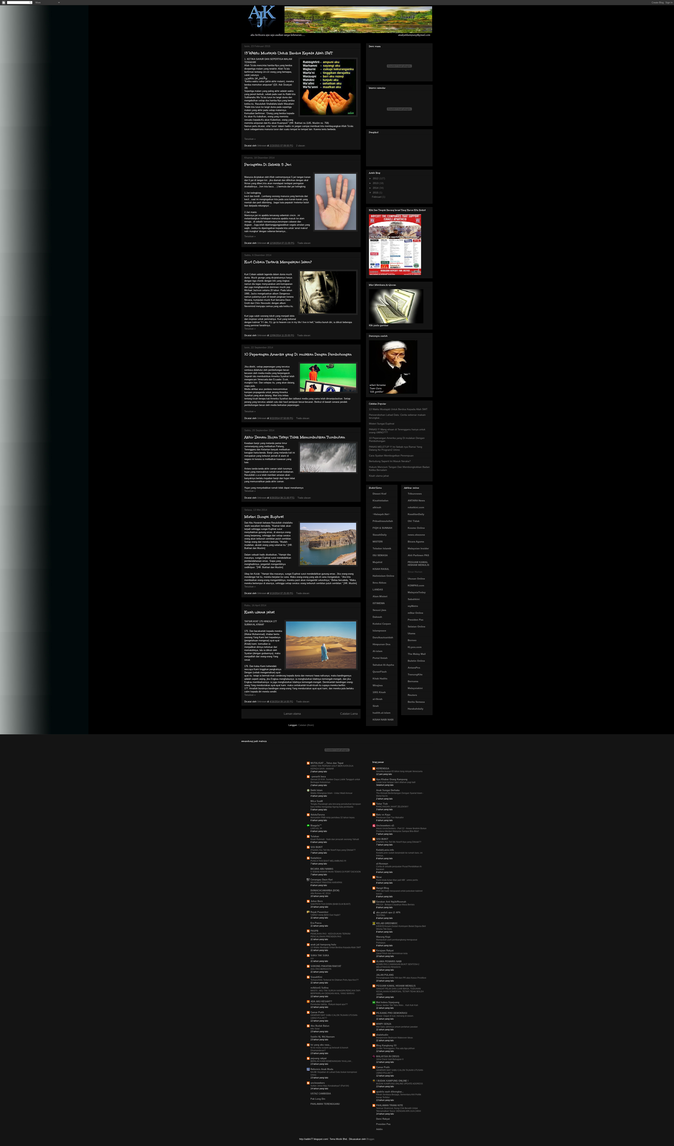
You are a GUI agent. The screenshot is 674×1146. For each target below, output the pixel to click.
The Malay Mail (417, 654)
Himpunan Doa (381, 644)
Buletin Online (416, 660)
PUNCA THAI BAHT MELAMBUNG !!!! (328, 861)
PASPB (314, 931)
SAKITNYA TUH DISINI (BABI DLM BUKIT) (330, 904)
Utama (411, 633)
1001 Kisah (379, 692)
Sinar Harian (415, 571)
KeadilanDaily (416, 514)
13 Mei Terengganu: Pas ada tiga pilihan (395, 1048)
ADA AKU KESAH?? (321, 1001)
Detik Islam (316, 790)
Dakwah (377, 616)
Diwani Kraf (379, 493)
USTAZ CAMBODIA (320, 1093)
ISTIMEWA (379, 603)
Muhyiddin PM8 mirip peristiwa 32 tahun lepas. (332, 817)
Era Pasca (315, 923)
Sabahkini (414, 599)
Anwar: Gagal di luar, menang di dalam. (395, 1016)
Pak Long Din (317, 1099)
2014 (376, 187)
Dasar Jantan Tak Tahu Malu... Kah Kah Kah (397, 1005)
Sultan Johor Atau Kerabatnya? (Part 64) (329, 1086)
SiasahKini (316, 977)
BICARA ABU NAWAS (321, 869)
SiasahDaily (380, 534)
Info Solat (314, 1029)
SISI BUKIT (316, 847)
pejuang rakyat (318, 1058)
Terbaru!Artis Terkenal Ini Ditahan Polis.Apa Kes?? (334, 980)
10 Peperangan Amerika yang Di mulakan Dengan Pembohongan (298, 354)
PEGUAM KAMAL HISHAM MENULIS (418, 563)
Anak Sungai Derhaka (387, 790)
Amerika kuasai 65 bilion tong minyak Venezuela (399, 771)
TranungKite (415, 674)
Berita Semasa (416, 701)
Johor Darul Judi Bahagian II (389, 1059)
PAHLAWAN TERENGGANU (325, 1104)
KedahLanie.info (385, 850)
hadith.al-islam (381, 712)
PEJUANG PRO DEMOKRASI (391, 1013)
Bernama (413, 681)
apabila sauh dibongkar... (390, 1091)
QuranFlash (380, 671)
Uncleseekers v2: (385, 825)
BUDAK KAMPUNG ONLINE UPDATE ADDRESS (399, 1083)
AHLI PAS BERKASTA (320, 969)
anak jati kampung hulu (323, 944)
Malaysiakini (415, 688)
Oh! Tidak (413, 521)
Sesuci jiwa (379, 610)
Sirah (376, 705)
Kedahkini (315, 858)
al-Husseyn (382, 863)
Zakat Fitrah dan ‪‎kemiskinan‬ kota (392, 953)
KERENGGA (382, 768)
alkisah (377, 507)
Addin (379, 1129)
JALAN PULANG (385, 975)
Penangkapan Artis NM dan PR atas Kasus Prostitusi (401, 978)
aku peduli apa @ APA (388, 912)
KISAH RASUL (381, 569)
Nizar (379, 877)
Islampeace (379, 630)
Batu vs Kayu (383, 814)
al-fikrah (377, 699)
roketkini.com (416, 507)
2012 (376, 178)
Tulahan (314, 836)
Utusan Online (416, 578)
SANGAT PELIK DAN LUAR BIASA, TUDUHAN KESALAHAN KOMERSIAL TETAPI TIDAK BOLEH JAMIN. (400, 991)
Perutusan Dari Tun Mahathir (390, 817)
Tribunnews (415, 493)
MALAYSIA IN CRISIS (387, 1056)
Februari (377, 196)
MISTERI (378, 541)
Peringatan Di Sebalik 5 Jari (267, 164)
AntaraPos (414, 667)
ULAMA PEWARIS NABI (389, 961)
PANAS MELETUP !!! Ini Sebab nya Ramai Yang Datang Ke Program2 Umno (395, 448)
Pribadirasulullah (383, 521)
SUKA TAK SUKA (319, 955)
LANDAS (378, 589)
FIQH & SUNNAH (382, 527)
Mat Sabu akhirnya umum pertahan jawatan (397, 1027)
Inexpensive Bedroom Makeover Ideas (394, 1037)
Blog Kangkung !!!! (386, 1045)
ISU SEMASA (380, 555)
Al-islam (377, 651)
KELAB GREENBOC (387, 923)
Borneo (412, 640)
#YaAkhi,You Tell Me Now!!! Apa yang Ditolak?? (333, 850)
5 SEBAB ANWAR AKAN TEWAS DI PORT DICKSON (335, 872)
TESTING (380, 915)
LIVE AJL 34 (316, 828)
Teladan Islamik (382, 548)
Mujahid (377, 562)
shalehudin (382, 1034)
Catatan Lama (349, 713)
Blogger (370, 1139)
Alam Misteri (380, 596)
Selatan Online (416, 626)
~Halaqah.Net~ (381, 514)
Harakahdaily (415, 708)
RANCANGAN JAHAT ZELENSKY (392, 806)
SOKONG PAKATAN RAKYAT (325, 966)
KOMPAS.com (416, 585)
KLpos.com (414, 647)
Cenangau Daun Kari (321, 879)
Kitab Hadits (380, 678)
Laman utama (292, 713)
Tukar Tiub (382, 803)
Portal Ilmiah (380, 658)
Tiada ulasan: (304, 243)
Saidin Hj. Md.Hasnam (322, 1036)
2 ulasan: (301, 145)
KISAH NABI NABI (383, 719)
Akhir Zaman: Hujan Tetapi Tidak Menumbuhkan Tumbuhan (294, 437)
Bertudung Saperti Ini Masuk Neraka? (390, 461)
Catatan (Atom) (306, 725)
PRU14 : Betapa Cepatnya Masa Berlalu (395, 904)
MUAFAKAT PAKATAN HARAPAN (326, 882)
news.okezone (416, 534)
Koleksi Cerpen (382, 623)
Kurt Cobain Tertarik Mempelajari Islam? (278, 262)
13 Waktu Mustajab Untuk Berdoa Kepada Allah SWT (288, 53)
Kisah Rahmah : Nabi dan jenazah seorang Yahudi (334, 839)
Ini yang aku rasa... (320, 1044)
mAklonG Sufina (319, 987)
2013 (376, 183)
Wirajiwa (378, 685)
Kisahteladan (380, 500)
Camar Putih (317, 1012)
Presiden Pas (415, 619)
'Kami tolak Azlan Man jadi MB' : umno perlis (397, 880)
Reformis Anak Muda (321, 1069)
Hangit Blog (382, 888)
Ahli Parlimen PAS (418, 555)
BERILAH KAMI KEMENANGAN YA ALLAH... (331, 1061)
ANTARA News (416, 500)
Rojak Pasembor (319, 912)
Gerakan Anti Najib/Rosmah (391, 901)
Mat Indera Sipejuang (387, 1002)
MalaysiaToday (417, 592)
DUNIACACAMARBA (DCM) (324, 890)
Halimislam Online (383, 575)
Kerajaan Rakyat (385, 950)
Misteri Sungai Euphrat (264, 516)
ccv (312, 958)
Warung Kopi (383, 937)
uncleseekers (317, 1083)
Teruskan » (250, 139)
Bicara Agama (416, 541)
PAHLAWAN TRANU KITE (389, 1105)
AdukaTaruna (317, 814)
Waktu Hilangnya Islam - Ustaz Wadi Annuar (331, 793)
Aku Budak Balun (319, 1026)
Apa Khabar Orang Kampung (391, 779)
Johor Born (316, 901)
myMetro (413, 606)
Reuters (412, 695)
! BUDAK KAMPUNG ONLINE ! (392, 1080)
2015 (376, 192)
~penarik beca (318, 776)
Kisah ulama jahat (259, 612)
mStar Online (415, 612)
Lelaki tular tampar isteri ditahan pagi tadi (395, 782)
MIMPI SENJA (383, 1024)
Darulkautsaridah (383, 637)
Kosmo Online (416, 527)
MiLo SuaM (316, 801)
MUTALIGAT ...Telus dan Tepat (326, 763)
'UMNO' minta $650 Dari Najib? (325, 915)
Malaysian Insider (418, 548)
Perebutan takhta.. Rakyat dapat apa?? (329, 1004)
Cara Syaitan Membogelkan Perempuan (391, 455)
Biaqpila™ (316, 825)
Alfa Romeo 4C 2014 (320, 893)
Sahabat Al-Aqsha (383, 664)
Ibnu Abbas (379, 582)
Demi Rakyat (383, 1119)
